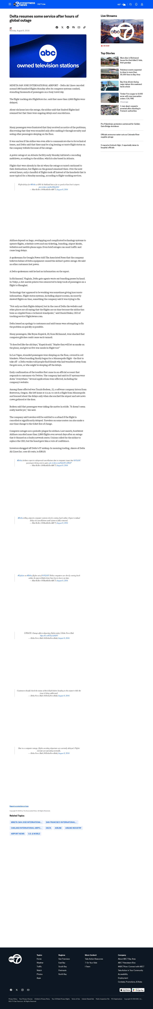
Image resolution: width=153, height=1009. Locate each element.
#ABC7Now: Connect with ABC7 (131, 967)
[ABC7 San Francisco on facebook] (11, 990)
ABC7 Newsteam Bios (126, 963)
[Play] (122, 31)
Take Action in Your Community (130, 970)
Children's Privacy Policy (42, 999)
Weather (40, 963)
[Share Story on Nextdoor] (73, 27)
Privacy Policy (13, 999)
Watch (39, 970)
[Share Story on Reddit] (68, 27)
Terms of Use (76, 999)
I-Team (87, 967)
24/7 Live (41, 4)
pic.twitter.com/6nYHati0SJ (49, 187)
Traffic (39, 967)
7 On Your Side (91, 963)
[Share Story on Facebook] (57, 27)
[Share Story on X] (62, 27)
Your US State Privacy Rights (61, 999)
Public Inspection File (102, 999)
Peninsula (62, 970)
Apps (39, 978)
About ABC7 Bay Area (127, 959)
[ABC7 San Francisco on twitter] (16, 990)
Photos (39, 974)
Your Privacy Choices (26, 999)
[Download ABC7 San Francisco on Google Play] (138, 990)
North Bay (62, 974)
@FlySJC (77, 460)
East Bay (61, 963)
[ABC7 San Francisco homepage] (24, 4)
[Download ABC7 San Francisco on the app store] (125, 990)
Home (39, 959)
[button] (9, 4)
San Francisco (64, 959)
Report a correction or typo (19, 806)
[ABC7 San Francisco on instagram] (22, 990)
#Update (21, 575)
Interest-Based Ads (88, 999)
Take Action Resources (94, 959)
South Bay (62, 967)
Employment (123, 978)
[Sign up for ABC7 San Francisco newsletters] (28, 990)
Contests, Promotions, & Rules (130, 982)
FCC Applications (116, 999)
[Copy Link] (84, 27)
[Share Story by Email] (79, 27)
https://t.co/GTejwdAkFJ (49, 635)
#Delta (33, 184)
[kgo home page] (15, 959)
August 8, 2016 (62, 189)
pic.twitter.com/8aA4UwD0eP (60, 463)
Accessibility (123, 974)
